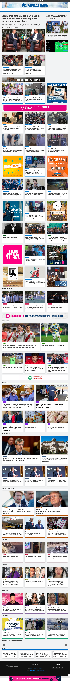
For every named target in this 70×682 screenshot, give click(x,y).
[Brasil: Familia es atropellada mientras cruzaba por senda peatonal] (12, 548)
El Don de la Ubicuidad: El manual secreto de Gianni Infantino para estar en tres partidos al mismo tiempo (57, 239)
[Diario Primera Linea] (35, 5)
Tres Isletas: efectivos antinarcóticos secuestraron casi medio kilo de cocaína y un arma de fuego (57, 195)
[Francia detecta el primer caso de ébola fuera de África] (35, 417)
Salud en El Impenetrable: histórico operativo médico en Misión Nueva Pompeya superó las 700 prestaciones (12, 428)
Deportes (32, 10)
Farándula (4, 605)
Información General (6, 67)
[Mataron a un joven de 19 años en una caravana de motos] (35, 250)
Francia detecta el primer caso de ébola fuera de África (33, 426)
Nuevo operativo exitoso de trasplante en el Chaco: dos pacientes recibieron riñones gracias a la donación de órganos (51, 405)
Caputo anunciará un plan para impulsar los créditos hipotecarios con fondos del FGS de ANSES (12, 482)
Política (11, 10)
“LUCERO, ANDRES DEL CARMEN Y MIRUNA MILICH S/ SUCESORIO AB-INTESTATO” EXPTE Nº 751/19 (60, 654)
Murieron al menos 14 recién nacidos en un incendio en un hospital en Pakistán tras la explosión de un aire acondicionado (12, 534)
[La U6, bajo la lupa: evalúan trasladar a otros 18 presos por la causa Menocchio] (12, 118)
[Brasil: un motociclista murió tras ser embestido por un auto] (57, 548)
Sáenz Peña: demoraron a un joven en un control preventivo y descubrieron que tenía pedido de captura (12, 150)
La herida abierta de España (10, 237)
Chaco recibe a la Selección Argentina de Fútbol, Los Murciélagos (12, 306)
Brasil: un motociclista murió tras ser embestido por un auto (57, 557)
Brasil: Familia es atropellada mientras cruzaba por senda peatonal (12, 557)
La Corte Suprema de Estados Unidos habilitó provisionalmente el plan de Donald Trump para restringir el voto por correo (57, 534)
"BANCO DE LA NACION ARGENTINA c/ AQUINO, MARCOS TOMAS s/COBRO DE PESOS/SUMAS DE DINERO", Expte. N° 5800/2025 (10, 655)
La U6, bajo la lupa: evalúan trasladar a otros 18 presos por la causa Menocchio (12, 128)
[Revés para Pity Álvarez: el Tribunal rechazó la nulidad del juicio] (35, 184)
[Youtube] (42, 1)
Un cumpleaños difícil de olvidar (33, 556)
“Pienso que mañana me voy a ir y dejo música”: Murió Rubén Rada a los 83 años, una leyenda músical (12, 583)
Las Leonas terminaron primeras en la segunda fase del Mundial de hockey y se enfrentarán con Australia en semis (57, 369)
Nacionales (44, 10)
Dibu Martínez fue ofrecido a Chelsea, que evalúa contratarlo (12, 368)
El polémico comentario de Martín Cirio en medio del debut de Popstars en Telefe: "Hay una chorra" (12, 609)
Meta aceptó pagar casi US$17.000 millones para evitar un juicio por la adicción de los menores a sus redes (18, 511)
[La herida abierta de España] (12, 228)
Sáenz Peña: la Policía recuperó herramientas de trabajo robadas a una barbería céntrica (56, 150)
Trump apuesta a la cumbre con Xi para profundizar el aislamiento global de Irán (34, 533)
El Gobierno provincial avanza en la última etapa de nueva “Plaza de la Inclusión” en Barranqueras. (34, 307)
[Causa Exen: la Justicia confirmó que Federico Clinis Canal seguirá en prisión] (35, 89)
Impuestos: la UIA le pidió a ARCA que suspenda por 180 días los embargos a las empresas (20, 459)
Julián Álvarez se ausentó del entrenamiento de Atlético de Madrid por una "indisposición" (34, 369)
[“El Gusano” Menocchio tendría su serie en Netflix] (35, 572)
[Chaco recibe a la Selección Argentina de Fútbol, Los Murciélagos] (12, 297)
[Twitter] (41, 1)
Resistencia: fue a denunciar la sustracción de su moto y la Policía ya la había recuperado (34, 217)
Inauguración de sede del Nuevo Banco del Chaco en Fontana (56, 306)
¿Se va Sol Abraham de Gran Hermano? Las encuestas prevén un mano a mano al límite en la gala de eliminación (57, 610)
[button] (63, 10)
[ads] (23, 79)
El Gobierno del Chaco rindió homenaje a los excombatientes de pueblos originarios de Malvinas (12, 195)
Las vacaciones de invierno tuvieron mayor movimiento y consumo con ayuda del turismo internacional (57, 634)
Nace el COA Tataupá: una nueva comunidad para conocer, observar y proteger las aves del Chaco (34, 634)
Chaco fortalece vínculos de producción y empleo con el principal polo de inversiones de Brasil (34, 239)
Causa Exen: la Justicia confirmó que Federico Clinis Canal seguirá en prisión (34, 99)
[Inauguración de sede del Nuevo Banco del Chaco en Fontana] (57, 297)
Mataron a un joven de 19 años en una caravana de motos (35, 259)
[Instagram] (39, 1)
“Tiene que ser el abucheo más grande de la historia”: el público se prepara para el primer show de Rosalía (57, 583)
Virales (4, 554)
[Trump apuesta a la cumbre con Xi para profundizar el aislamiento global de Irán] (35, 523)
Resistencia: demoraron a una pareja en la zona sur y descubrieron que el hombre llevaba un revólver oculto (57, 128)
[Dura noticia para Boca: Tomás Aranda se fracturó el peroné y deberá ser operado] (54, 332)
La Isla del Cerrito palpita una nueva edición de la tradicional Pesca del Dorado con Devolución (12, 634)
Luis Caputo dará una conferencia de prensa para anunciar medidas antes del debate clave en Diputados (57, 482)
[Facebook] (37, 1)
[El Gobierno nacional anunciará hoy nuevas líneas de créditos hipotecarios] (35, 471)
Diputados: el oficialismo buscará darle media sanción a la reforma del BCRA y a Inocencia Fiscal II (34, 128)
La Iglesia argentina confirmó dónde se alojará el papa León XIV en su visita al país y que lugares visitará (54, 460)
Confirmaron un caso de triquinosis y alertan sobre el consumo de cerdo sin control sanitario (57, 427)
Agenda (38, 10)
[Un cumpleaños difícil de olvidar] (35, 548)
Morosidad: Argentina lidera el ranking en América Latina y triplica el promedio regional (35, 282)
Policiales (26, 10)
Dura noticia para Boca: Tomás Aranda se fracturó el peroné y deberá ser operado (53, 346)
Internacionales (53, 10)
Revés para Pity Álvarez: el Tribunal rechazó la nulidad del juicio (34, 194)
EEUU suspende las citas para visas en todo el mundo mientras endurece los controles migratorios (50, 511)
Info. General (18, 10)
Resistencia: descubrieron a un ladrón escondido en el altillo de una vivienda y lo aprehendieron (34, 150)
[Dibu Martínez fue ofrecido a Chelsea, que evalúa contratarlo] (12, 358)
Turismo (4, 630)
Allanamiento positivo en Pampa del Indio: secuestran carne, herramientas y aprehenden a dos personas (34, 173)
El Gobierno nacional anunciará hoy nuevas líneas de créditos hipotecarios (34, 482)
